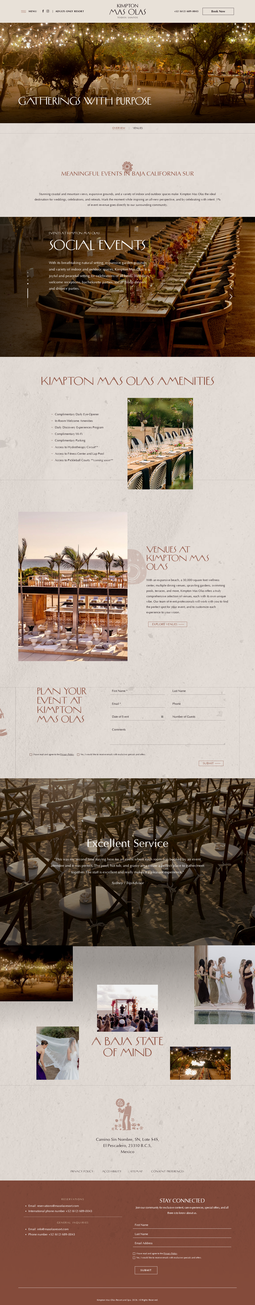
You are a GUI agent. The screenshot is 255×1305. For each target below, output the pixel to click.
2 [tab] (28, 276)
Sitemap (136, 1171)
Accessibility (112, 1171)
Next (230, 296)
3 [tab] (28, 280)
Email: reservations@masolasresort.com (53, 1206)
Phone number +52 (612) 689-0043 (51, 1234)
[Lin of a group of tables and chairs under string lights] (36, 971)
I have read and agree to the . (53, 754)
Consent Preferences (167, 1171)
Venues (138, 128)
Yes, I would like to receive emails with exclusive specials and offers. (113, 754)
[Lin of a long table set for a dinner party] (200, 1070)
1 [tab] (28, 272)
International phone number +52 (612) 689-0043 (60, 1211)
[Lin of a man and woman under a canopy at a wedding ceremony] (127, 1008)
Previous (230, 286)
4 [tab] (28, 284)
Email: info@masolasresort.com (48, 1229)
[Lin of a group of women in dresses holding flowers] (224, 977)
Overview (118, 128)
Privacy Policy (67, 754)
